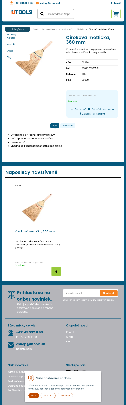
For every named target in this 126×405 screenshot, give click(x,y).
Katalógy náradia (11, 36)
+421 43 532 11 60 (23, 3)
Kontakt (11, 44)
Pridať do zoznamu (102, 109)
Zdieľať (86, 113)
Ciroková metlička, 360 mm (35, 231)
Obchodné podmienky (21, 376)
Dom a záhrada (49, 29)
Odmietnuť (65, 395)
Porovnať (80, 109)
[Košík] (116, 13)
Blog (9, 57)
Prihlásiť (116, 3)
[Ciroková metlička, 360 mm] (35, 58)
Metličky (80, 29)
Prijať (33, 395)
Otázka (100, 113)
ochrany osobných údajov (100, 300)
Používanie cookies (19, 390)
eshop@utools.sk (50, 3)
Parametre (67, 125)
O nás (10, 50)
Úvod (35, 29)
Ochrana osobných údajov (23, 386)
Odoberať (108, 293)
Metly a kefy (67, 29)
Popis (54, 125)
